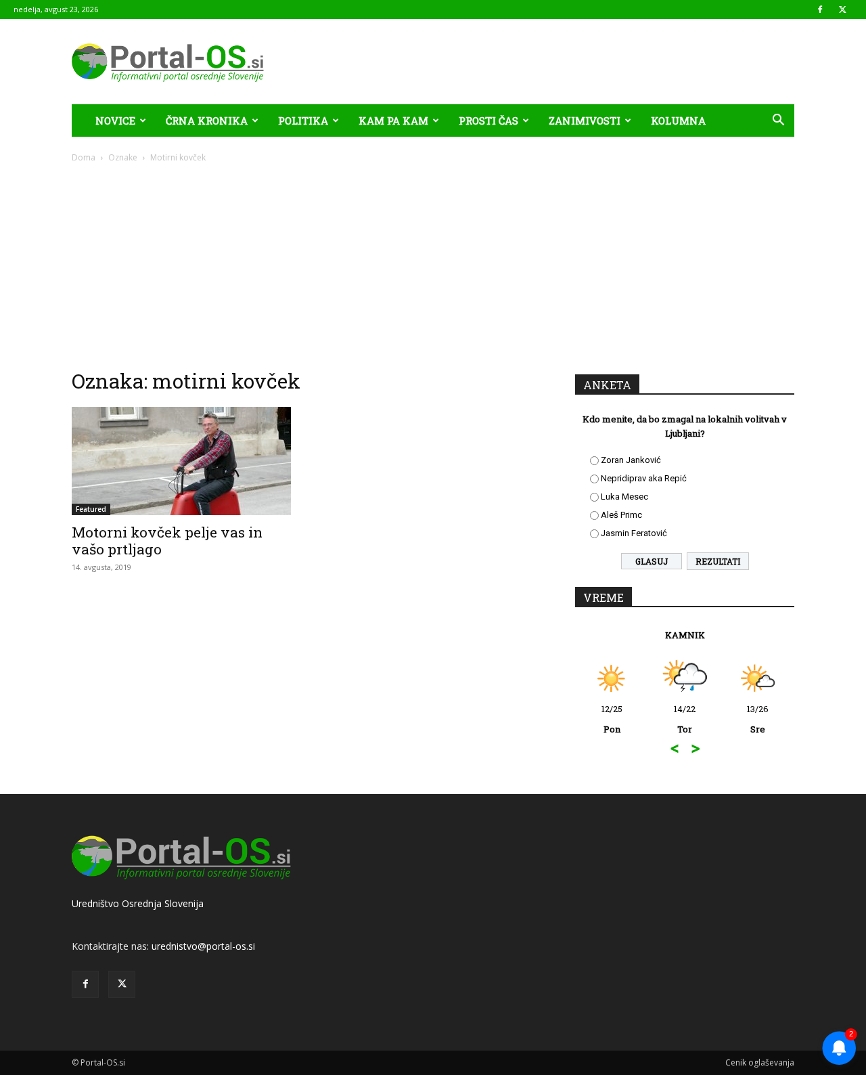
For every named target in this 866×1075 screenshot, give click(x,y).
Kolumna (678, 120)
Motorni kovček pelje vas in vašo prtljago (167, 540)
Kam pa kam (393, 120)
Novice (115, 120)
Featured (91, 509)
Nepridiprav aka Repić (644, 478)
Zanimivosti (584, 120)
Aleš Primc (621, 515)
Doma (83, 157)
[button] (778, 121)
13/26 (758, 719)
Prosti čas (488, 120)
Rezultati (718, 561)
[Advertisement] (433, 265)
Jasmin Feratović (634, 533)
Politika (303, 120)
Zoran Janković (631, 460)
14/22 (685, 719)
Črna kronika (207, 120)
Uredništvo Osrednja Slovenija (138, 903)
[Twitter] (842, 9)
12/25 (611, 719)
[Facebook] (820, 9)
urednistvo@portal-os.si (203, 946)
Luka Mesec (624, 496)
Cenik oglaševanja (759, 1062)
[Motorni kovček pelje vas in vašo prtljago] (181, 461)
